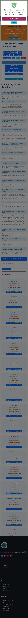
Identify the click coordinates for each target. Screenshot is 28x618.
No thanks (14, 22)
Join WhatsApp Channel (14, 18)
